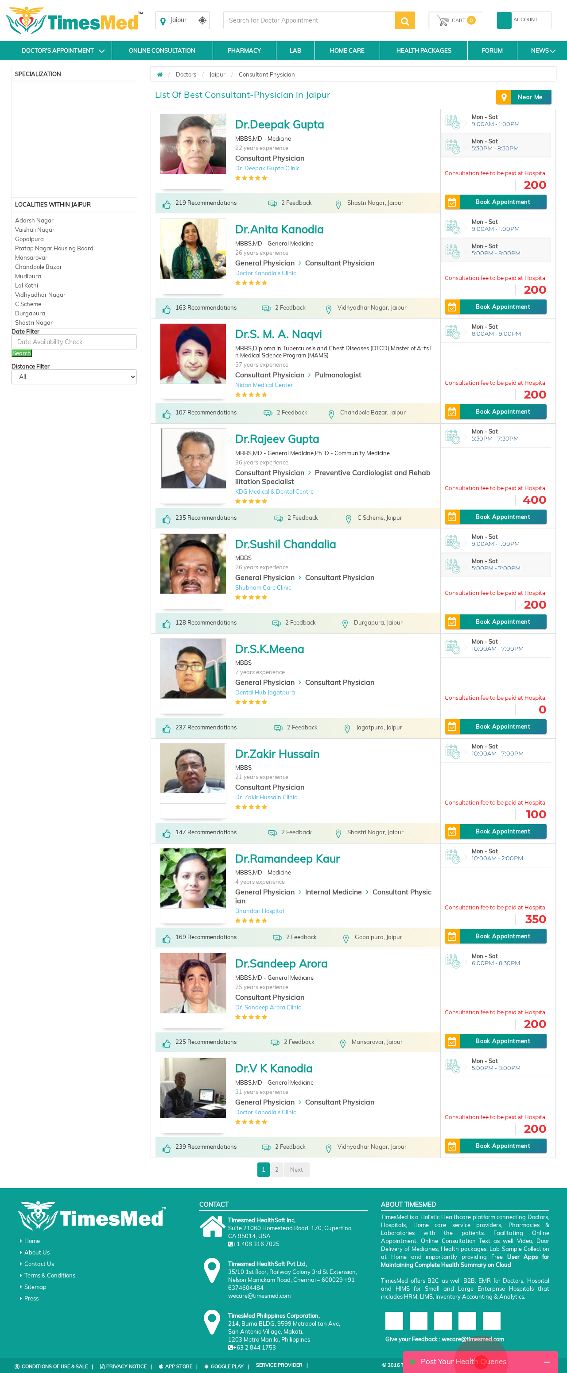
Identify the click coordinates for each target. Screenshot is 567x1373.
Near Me (530, 96)
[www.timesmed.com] (160, 74)
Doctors (186, 74)
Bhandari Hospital (259, 910)
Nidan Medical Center (264, 384)
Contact (214, 1204)
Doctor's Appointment (58, 50)
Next (296, 1169)
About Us (37, 1252)
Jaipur (217, 74)
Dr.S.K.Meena (269, 649)
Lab (295, 50)
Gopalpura (29, 238)
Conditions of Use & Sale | (57, 1366)
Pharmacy (244, 50)
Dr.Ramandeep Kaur (287, 858)
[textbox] (309, 20)
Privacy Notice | (129, 1366)
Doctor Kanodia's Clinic (265, 272)
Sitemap (35, 1286)
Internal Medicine (333, 891)
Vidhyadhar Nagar (40, 294)
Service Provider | (282, 1365)
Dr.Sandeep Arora (281, 963)
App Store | (181, 1366)
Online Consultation (162, 50)
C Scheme (28, 303)
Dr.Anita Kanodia (279, 229)
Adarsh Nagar (34, 220)
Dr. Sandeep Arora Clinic (268, 1007)
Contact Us (39, 1263)
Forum (492, 50)
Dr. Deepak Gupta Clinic (267, 168)
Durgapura (30, 313)
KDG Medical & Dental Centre (274, 491)
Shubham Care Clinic (263, 587)
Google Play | (230, 1366)
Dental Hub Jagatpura (265, 692)
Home (32, 1240)
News (540, 50)
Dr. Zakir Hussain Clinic (266, 797)
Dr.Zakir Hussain (277, 753)
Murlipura (28, 276)
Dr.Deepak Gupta (279, 124)
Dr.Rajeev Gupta (277, 438)
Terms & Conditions (49, 1275)
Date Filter (25, 331)
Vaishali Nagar (34, 229)
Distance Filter (31, 366)
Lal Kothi (26, 285)
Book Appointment (503, 201)
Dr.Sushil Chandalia (285, 544)
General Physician (265, 262)
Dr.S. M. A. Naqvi (278, 334)
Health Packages (423, 50)
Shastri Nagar (34, 322)
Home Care (347, 50)
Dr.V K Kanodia (274, 1068)
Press (31, 1298)
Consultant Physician (267, 74)
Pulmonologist (338, 374)
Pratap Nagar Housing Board (54, 248)
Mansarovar (31, 257)
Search (21, 353)
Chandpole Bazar (38, 266)
